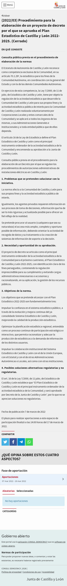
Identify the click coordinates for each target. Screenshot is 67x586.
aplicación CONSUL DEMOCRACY (33, 542)
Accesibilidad (48, 572)
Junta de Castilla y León (45, 579)
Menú (9, 5)
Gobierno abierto (16, 536)
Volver (6, 16)
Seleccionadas (25, 491)
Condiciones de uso (32, 572)
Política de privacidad (11, 572)
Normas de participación (16, 552)
